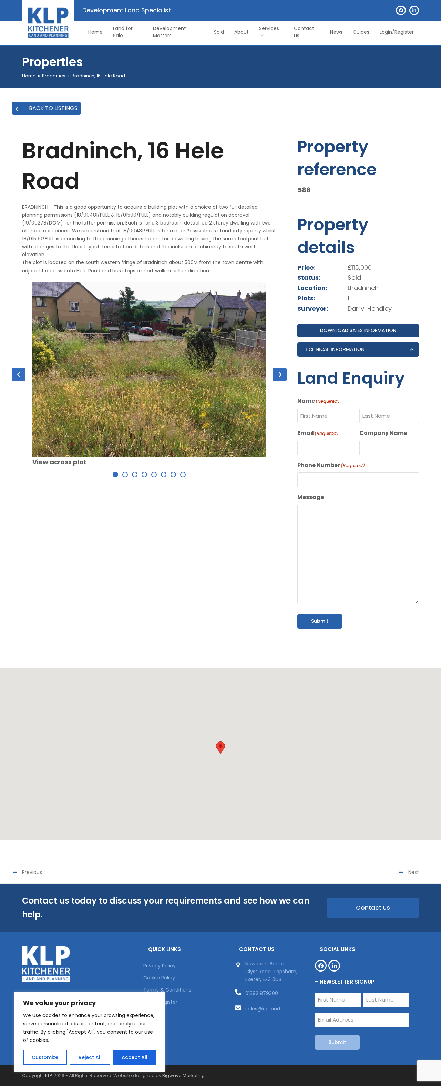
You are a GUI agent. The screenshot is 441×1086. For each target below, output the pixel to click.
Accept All (134, 1057)
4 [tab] (144, 474)
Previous (32, 872)
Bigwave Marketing (183, 1075)
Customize (45, 1057)
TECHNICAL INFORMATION (333, 349)
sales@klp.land (262, 1008)
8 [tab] (183, 474)
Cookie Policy (159, 977)
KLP (48, 1075)
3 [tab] (135, 474)
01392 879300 (261, 993)
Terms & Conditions (167, 989)
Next (413, 872)
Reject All (90, 1057)
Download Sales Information (358, 330)
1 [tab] (115, 474)
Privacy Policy (159, 965)
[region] (89, 1032)
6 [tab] (163, 474)
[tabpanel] (149, 374)
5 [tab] (154, 474)
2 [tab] (125, 474)
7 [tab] (173, 474)
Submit (319, 621)
